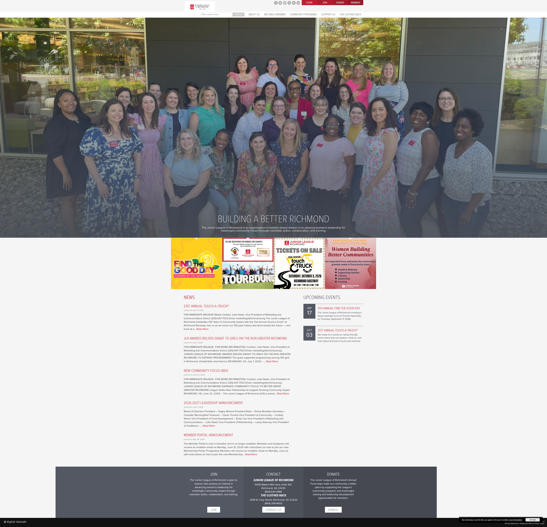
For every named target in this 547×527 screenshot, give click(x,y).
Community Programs (303, 14)
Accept (533, 519)
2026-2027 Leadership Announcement (213, 402)
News (189, 297)
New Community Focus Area (206, 370)
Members (355, 2)
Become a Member (274, 14)
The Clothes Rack (350, 14)
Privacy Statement (512, 523)
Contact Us (273, 510)
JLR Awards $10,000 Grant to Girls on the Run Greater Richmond (235, 338)
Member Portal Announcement (208, 434)
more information (515, 520)
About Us (254, 14)
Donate (340, 2)
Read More (202, 329)
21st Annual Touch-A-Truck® (206, 306)
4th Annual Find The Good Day (339, 308)
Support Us (328, 14)
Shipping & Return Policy (529, 523)
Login (542, 523)
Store (309, 2)
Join (325, 2)
